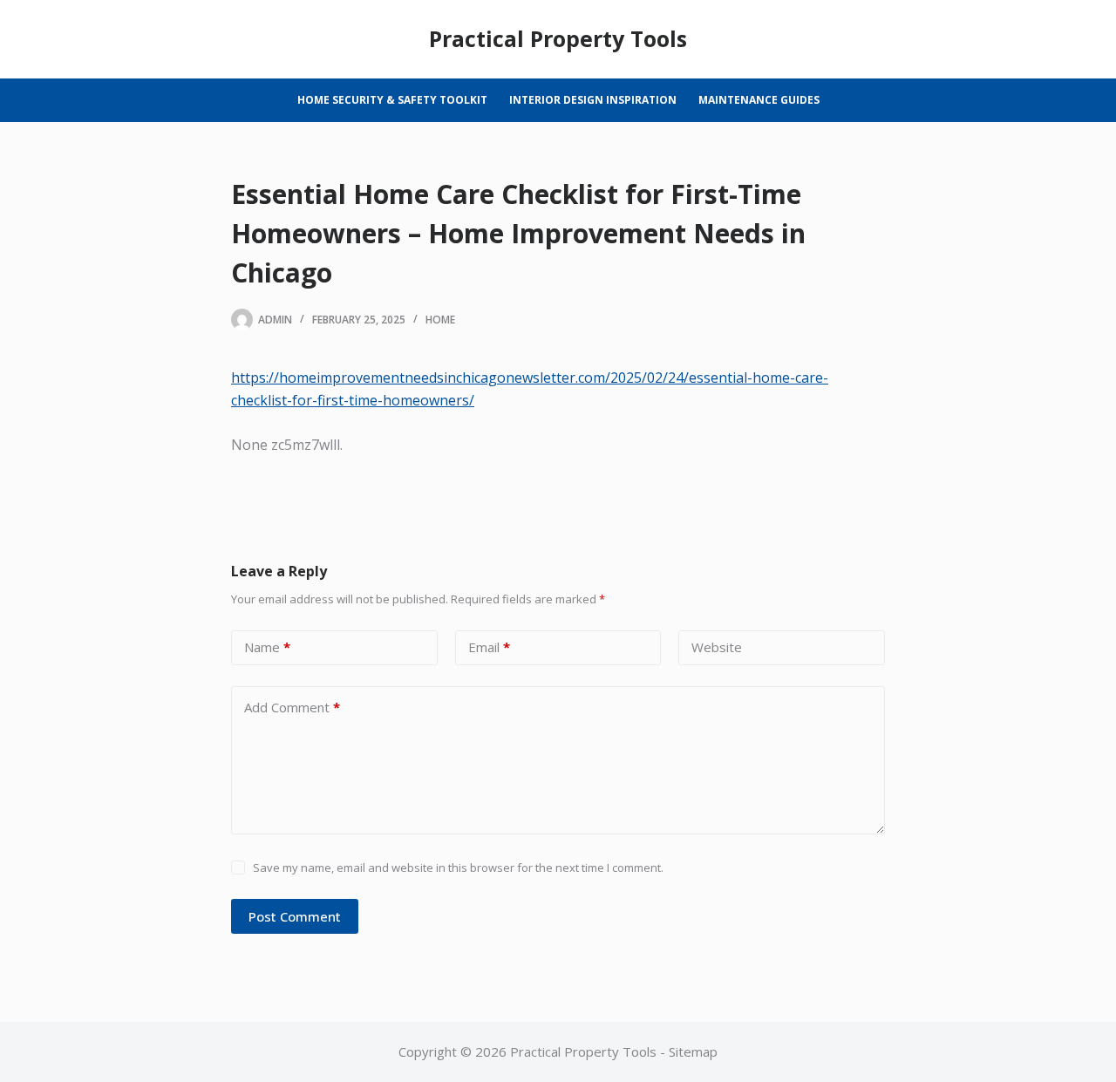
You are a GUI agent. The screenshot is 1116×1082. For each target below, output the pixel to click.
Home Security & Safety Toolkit (392, 99)
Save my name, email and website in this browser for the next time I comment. (458, 867)
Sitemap (693, 1051)
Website (716, 647)
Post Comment (294, 916)
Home (440, 319)
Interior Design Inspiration (593, 99)
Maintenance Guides (759, 99)
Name (267, 647)
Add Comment (292, 707)
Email (489, 647)
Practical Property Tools (558, 38)
